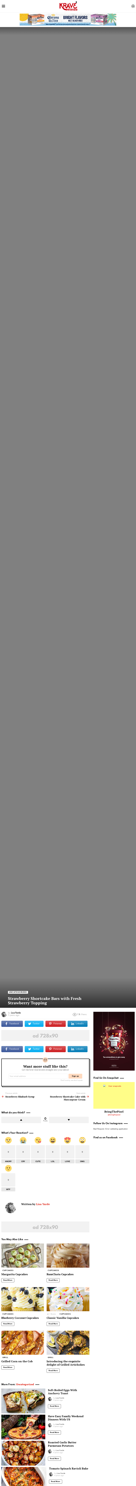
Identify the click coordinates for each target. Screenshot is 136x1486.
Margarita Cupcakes (14, 1274)
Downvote (69, 1120)
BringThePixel (114, 1111)
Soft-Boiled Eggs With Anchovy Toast (62, 1391)
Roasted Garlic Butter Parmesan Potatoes (62, 1444)
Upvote (21, 1120)
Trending (87, 1289)
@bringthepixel (114, 1115)
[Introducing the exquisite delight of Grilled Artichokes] (68, 1343)
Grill (5, 1357)
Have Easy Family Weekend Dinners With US (66, 1417)
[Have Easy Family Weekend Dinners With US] (23, 1427)
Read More (7, 1280)
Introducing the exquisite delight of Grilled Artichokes (66, 1362)
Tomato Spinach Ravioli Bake (68, 1468)
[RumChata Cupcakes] (68, 1255)
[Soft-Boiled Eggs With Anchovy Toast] (23, 1401)
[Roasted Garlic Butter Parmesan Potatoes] (23, 1453)
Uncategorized (25, 1384)
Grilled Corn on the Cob (17, 1361)
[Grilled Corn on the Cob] (22, 1343)
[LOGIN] (133, 6)
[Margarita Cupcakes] (22, 1255)
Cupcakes (8, 1270)
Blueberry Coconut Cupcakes (20, 1318)
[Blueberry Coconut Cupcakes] (22, 1299)
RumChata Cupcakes (60, 1274)
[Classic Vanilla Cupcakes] (68, 1299)
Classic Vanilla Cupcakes (63, 1318)
